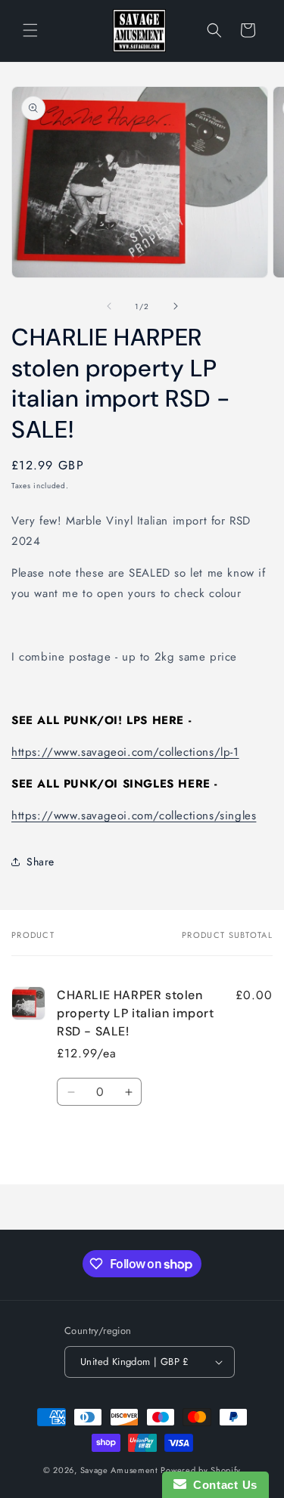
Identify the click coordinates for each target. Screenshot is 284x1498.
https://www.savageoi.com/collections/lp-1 (125, 752)
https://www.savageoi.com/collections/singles (133, 815)
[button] (30, 30)
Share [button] (41, 861)
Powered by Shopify (201, 1470)
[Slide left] (109, 306)
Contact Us (221, 1484)
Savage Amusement (119, 1470)
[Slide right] (175, 306)
